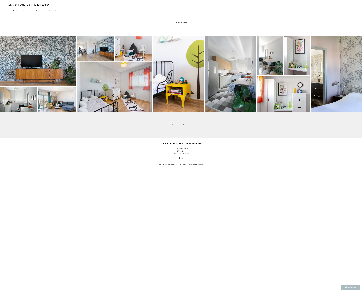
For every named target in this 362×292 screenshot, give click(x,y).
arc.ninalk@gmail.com (181, 148)
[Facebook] (180, 158)
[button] (58, 10)
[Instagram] (182, 158)
